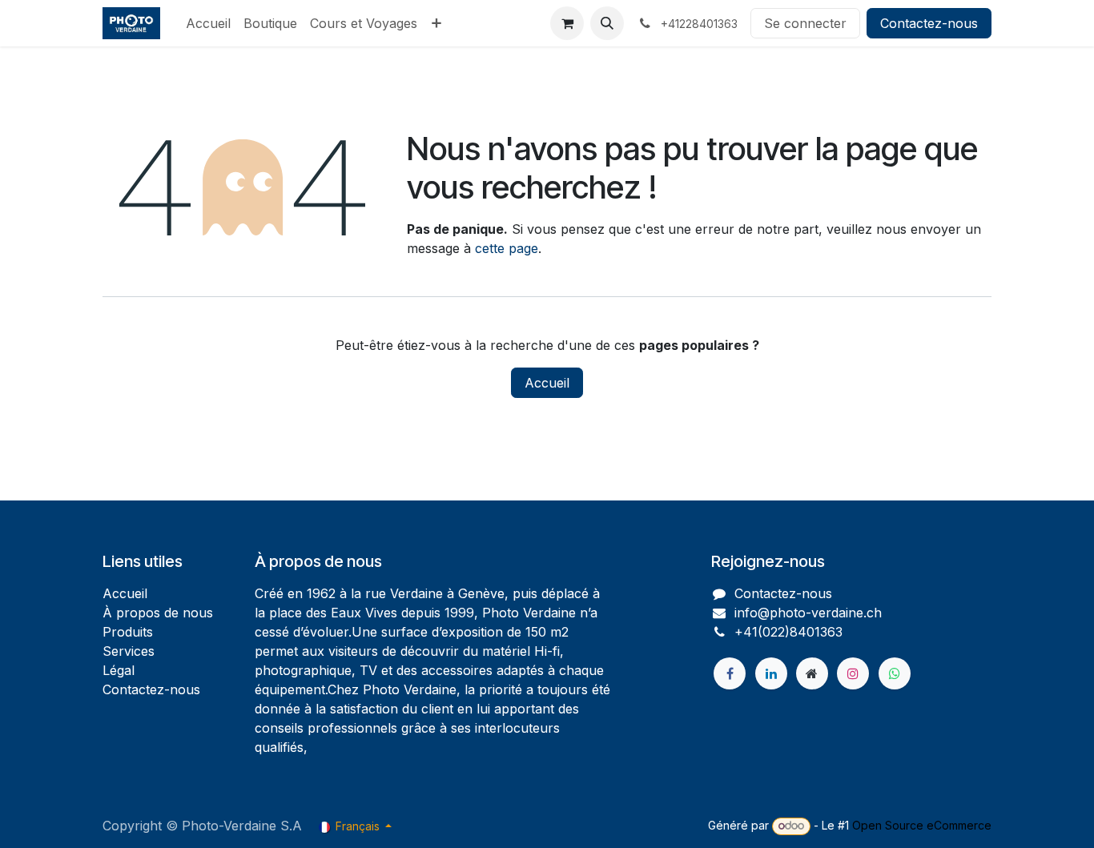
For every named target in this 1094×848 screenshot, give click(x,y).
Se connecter (805, 23)
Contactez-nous (929, 23)
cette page (506, 248)
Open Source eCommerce (921, 825)
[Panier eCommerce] (567, 23)
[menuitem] (208, 23)
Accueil (547, 383)
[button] (607, 23)
